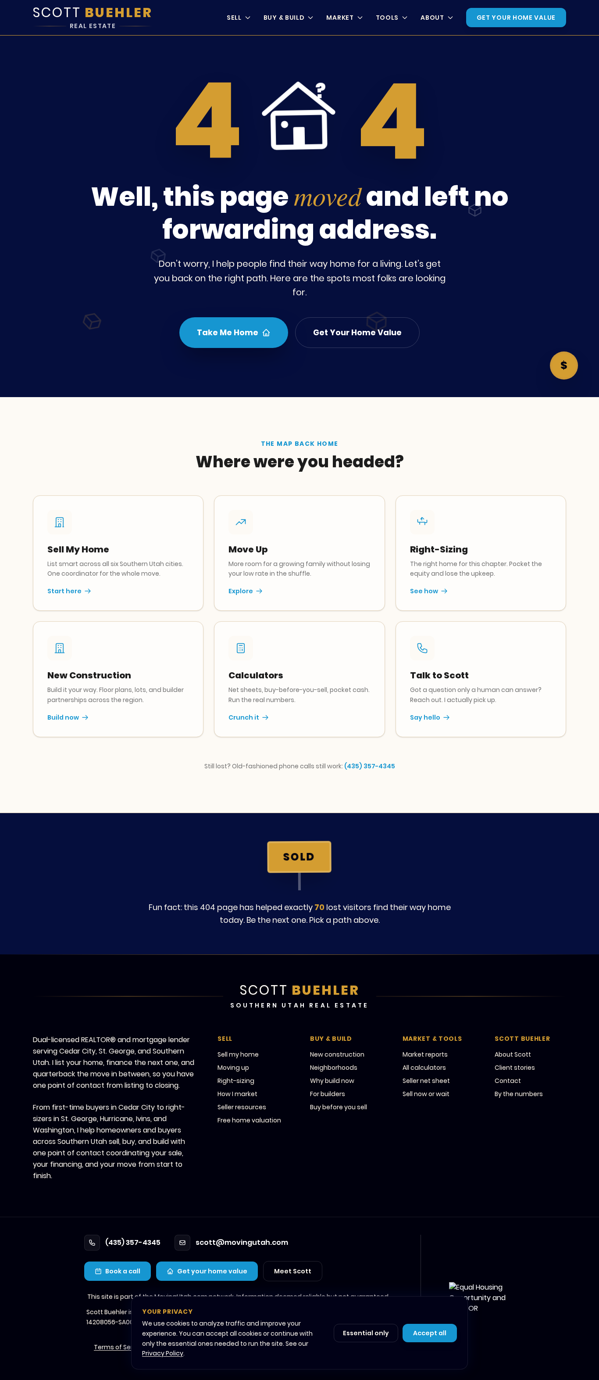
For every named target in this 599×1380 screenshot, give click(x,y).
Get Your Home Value (516, 17)
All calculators (424, 1067)
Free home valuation (249, 1120)
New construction (337, 1054)
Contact (508, 1080)
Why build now (332, 1080)
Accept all (429, 1333)
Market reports (425, 1054)
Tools (387, 17)
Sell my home (238, 1054)
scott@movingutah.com (242, 1242)
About (432, 17)
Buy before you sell (338, 1107)
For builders (327, 1094)
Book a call (122, 1271)
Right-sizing (235, 1080)
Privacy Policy (162, 1353)
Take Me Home (227, 332)
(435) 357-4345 (369, 766)
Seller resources (241, 1107)
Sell (234, 17)
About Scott (513, 1054)
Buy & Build (284, 17)
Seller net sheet (426, 1080)
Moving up (233, 1067)
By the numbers (519, 1094)
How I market (237, 1094)
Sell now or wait (426, 1094)
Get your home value (212, 1271)
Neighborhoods (333, 1067)
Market (339, 17)
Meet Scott (292, 1271)
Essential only (366, 1333)
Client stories (515, 1067)
